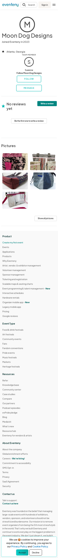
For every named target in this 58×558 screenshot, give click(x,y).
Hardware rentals (10, 297)
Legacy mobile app (11, 307)
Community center (11, 389)
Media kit (6, 421)
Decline (35, 552)
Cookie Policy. (40, 546)
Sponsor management (13, 274)
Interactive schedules (13, 293)
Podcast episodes (11, 408)
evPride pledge (9, 412)
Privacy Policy (19, 546)
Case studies (8, 394)
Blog (4, 417)
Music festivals (9, 357)
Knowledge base (10, 385)
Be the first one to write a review (29, 121)
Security (6, 486)
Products (6, 256)
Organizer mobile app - (16, 302)
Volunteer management (14, 270)
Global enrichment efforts (15, 453)
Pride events (8, 352)
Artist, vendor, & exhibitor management (21, 265)
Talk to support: (10, 502)
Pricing (5, 311)
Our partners (8, 403)
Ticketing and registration (14, 279)
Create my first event (12, 242)
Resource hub (9, 431)
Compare (7, 398)
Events (5, 247)
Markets (6, 362)
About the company (12, 449)
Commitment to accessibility (16, 463)
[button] (28, 4)
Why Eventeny (9, 260)
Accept (22, 552)
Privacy (6, 476)
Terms (5, 472)
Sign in (44, 4)
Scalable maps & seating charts (17, 284)
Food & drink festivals (12, 329)
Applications (8, 251)
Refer (5, 380)
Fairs (4, 343)
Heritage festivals (11, 366)
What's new (8, 426)
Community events (11, 339)
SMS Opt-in (8, 467)
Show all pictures (46, 218)
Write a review (47, 103)
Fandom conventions (12, 348)
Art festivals (8, 334)
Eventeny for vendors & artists (17, 435)
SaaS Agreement (10, 481)
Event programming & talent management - (26, 288)
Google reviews (10, 316)
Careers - (13, 458)
